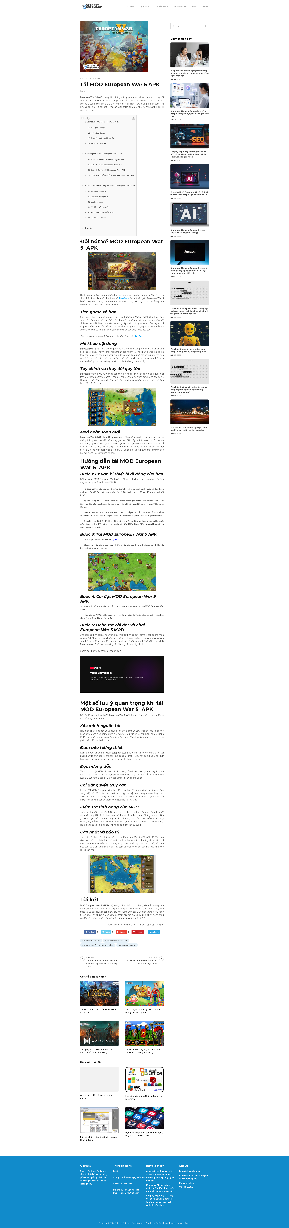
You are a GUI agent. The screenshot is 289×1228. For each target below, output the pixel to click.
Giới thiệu (130, 7)
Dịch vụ (143, 7)
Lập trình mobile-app (189, 1171)
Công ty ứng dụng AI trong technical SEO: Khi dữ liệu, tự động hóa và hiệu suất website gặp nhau (188, 154)
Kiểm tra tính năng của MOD (102, 212)
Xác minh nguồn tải (98, 191)
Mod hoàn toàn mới (99, 143)
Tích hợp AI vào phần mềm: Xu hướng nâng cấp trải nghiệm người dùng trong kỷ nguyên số (188, 389)
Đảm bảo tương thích (99, 197)
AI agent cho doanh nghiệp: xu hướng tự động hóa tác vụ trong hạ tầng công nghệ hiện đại (189, 73)
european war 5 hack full (116, 940)
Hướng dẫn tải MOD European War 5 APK (104, 153)
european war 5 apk (91, 940)
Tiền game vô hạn (98, 128)
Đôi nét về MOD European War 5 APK (103, 122)
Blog (194, 7)
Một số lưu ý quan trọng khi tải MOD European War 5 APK (111, 185)
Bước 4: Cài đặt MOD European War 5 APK (108, 170)
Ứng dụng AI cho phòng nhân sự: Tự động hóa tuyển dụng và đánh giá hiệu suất (189, 113)
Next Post (141, 960)
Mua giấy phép (180, 7)
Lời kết (89, 228)
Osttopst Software (123, 1223)
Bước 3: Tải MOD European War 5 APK (106, 165)
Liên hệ (205, 7)
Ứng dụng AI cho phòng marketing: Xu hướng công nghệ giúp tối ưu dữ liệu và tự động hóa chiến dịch (189, 270)
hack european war (127, 945)
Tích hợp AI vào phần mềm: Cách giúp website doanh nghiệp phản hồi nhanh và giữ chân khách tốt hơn (189, 311)
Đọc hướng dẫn (97, 202)
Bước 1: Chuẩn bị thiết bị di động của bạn (107, 159)
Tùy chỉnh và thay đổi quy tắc (102, 138)
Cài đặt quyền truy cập (100, 207)
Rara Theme (163, 1223)
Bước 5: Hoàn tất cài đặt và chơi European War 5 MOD (113, 175)
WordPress (185, 1223)
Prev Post (102, 962)
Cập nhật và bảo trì (98, 217)
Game (82, 91)
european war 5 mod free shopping (97, 945)
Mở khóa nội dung (98, 133)
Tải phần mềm (160, 7)
